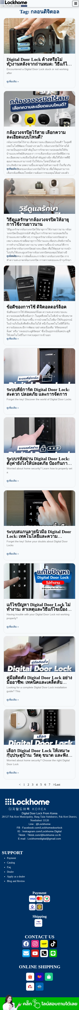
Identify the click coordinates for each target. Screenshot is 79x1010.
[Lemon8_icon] (44, 944)
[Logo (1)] (30, 987)
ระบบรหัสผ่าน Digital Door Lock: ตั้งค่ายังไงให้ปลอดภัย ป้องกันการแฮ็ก (38, 463)
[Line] (53, 953)
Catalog (11, 862)
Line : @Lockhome (40, 824)
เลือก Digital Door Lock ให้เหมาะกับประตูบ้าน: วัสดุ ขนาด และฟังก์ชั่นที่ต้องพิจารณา (38, 755)
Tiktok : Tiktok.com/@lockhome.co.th (39, 834)
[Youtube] (35, 953)
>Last (56, 784)
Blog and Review (16, 881)
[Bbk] (32, 907)
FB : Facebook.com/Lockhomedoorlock (39, 827)
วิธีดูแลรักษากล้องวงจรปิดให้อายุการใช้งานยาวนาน (38, 222)
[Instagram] (35, 944)
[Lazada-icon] (39, 977)
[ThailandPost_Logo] (38, 923)
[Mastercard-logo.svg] (39, 899)
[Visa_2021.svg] (32, 899)
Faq (9, 867)
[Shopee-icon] (30, 977)
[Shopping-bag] (49, 977)
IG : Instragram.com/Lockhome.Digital (39, 831)
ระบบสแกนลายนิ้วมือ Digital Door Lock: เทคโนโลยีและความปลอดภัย (39, 536)
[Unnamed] (39, 907)
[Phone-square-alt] (44, 953)
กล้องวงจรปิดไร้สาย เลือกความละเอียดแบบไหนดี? (36, 134)
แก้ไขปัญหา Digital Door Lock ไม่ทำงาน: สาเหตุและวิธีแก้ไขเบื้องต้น (39, 609)
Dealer (10, 871)
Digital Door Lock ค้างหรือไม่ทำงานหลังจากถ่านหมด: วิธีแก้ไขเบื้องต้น (38, 64)
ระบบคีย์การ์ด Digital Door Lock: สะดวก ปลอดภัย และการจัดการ (38, 392)
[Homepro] (39, 987)
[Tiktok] (53, 944)
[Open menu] (75, 3)
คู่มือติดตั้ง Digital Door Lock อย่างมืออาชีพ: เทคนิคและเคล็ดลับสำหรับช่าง (39, 682)
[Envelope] (26, 953)
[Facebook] (26, 944)
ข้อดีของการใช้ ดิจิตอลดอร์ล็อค (37, 307)
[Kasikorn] (46, 899)
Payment (11, 858)
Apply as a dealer (16, 876)
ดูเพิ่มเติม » (13, 81)
